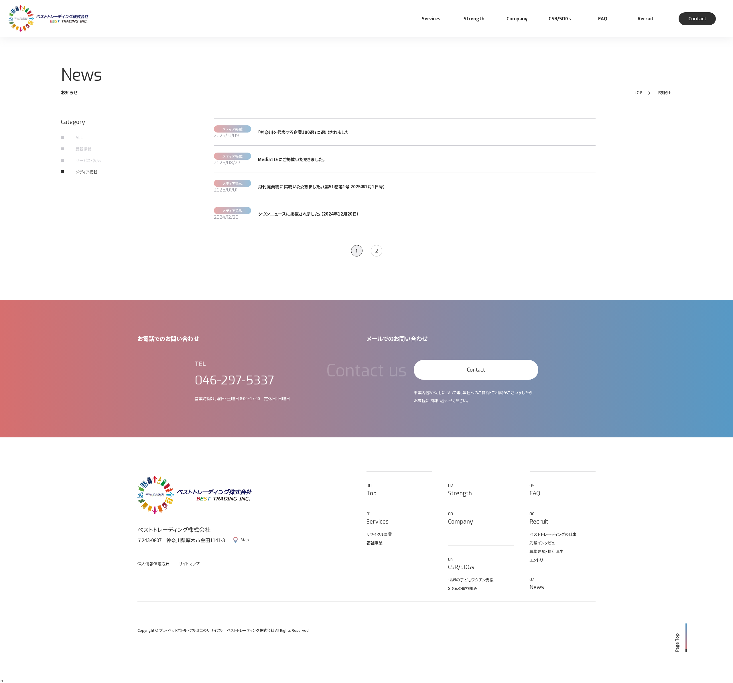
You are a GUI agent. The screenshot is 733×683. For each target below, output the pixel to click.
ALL (79, 137)
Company (517, 19)
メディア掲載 (86, 172)
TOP (638, 92)
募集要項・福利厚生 (546, 551)
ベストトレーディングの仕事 (553, 534)
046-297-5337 (234, 380)
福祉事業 (374, 543)
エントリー (538, 560)
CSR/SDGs (560, 19)
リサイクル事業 (379, 534)
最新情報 (84, 149)
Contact (697, 19)
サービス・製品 (88, 160)
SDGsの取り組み (462, 588)
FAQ (602, 19)
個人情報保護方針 (153, 563)
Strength (474, 19)
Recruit (646, 19)
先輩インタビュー (544, 543)
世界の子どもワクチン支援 (471, 580)
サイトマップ (189, 563)
